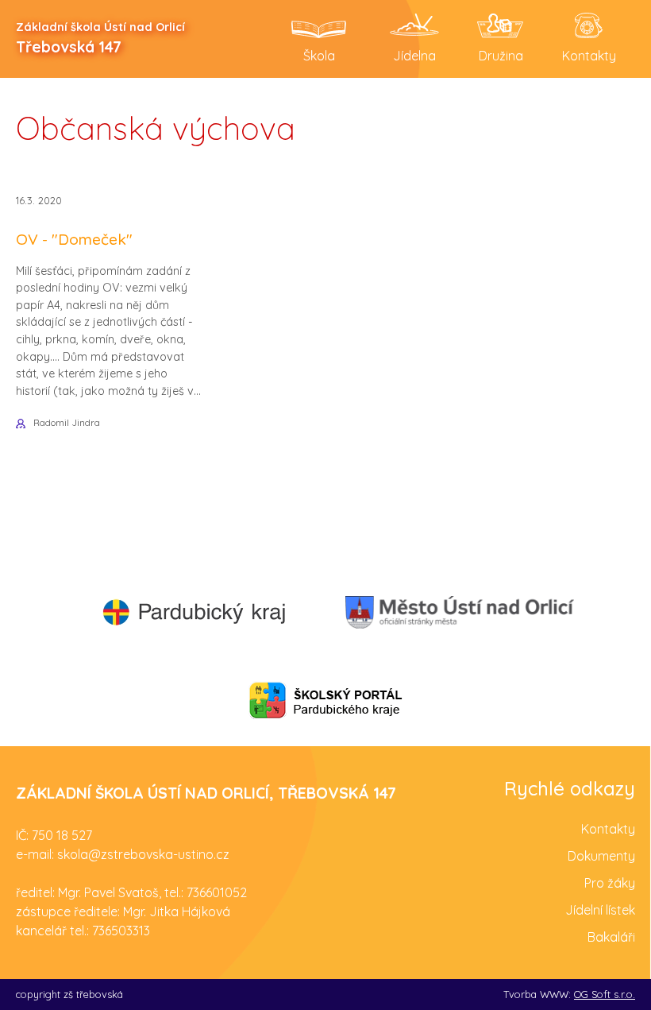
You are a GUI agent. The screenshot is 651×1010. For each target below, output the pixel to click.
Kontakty (608, 829)
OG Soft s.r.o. (604, 994)
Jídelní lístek (600, 910)
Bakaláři (611, 937)
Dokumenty (601, 856)
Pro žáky (609, 883)
